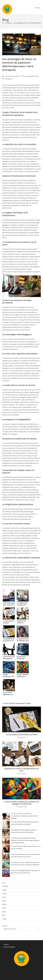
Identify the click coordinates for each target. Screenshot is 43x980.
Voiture (4, 919)
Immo (4, 897)
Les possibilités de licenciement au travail (21, 734)
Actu (3, 883)
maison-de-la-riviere (12, 76)
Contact (6, 944)
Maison (4, 904)
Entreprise (8, 79)
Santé (4, 911)
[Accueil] (3, 23)
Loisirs (4, 901)
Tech (3, 915)
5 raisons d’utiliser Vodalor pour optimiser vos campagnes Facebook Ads (21, 803)
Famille (4, 890)
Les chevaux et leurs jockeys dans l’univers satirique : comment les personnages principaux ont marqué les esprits (25, 840)
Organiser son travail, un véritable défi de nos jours (21, 770)
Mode (4, 908)
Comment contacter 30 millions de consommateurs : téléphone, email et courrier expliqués (24, 816)
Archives (4, 926)
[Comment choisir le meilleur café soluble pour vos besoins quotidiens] (6, 849)
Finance (4, 893)
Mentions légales (9, 947)
